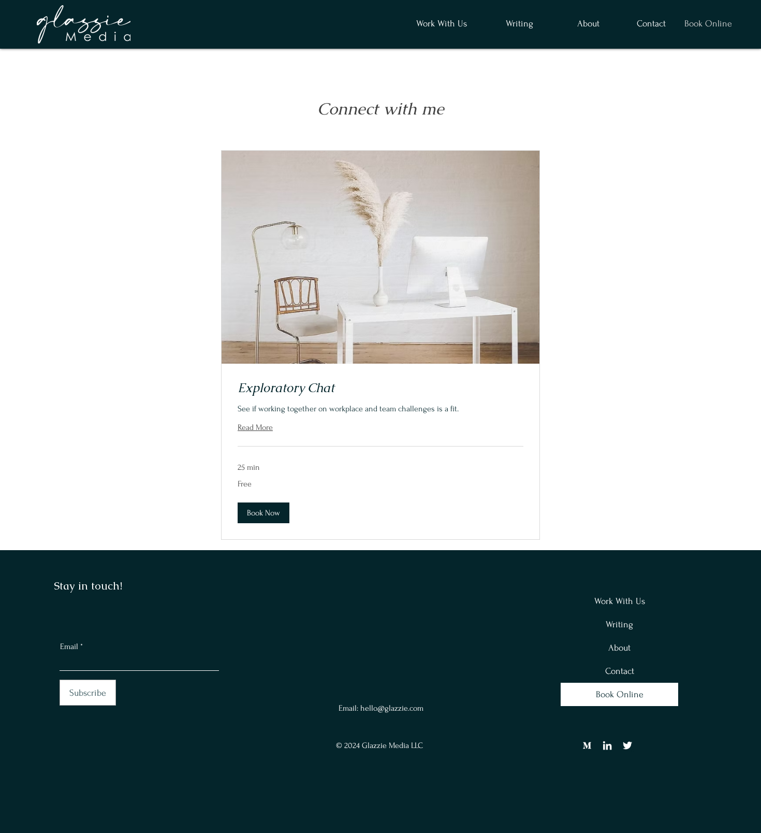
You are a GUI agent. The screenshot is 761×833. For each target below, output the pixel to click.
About (619, 648)
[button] (508, 24)
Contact (619, 671)
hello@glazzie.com (391, 708)
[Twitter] (627, 745)
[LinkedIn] (607, 745)
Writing (619, 624)
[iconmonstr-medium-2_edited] (587, 745)
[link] (380, 388)
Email (69, 646)
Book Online (619, 694)
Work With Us (619, 601)
